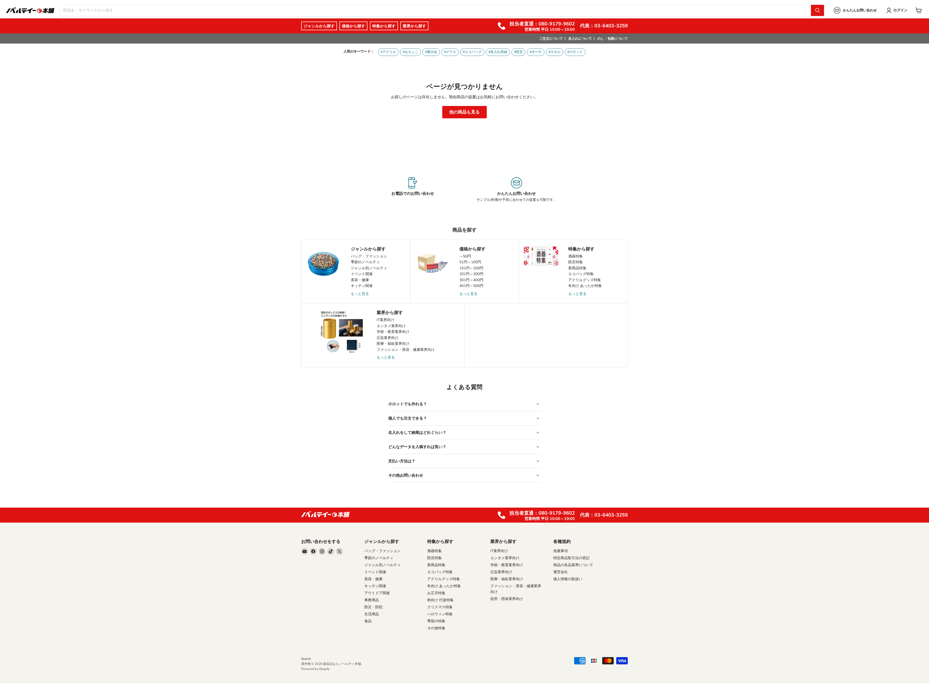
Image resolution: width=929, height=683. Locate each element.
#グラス (450, 52)
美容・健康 (360, 280)
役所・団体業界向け (506, 598)
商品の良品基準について (573, 565)
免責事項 (560, 550)
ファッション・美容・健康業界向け (406, 349)
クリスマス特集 (440, 607)
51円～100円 (470, 262)
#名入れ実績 (497, 52)
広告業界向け (387, 337)
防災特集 (575, 262)
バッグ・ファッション (369, 256)
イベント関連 (362, 273)
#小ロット (575, 52)
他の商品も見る (464, 112)
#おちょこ (410, 52)
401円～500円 (471, 285)
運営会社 (560, 572)
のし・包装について (612, 38)
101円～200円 (471, 268)
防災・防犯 (373, 607)
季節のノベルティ (365, 262)
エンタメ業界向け (391, 325)
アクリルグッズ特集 (584, 280)
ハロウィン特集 (440, 614)
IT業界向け (385, 319)
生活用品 (371, 614)
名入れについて (580, 38)
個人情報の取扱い (567, 579)
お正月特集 (436, 593)
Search (306, 659)
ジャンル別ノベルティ (369, 268)
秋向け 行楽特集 (440, 600)
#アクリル (388, 52)
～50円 (465, 256)
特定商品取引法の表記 (571, 557)
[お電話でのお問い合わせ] (412, 189)
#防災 (518, 52)
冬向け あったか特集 (585, 285)
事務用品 (371, 600)
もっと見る (360, 293)
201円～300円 (471, 273)
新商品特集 (577, 268)
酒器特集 (575, 256)
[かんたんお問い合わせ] (516, 189)
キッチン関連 (362, 285)
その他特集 (436, 628)
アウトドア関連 (377, 593)
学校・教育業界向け (393, 331)
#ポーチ (536, 52)
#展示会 (431, 52)
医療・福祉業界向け (393, 343)
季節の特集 (436, 621)
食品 (368, 621)
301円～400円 (471, 280)
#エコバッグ (472, 52)
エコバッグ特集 (581, 273)
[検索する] (817, 10)
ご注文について (551, 38)
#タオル (554, 52)
